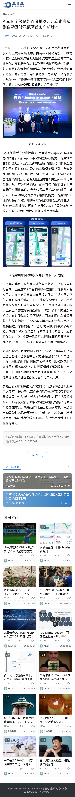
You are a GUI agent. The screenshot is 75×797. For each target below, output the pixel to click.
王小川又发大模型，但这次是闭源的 (55, 762)
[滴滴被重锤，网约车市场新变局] (55, 533)
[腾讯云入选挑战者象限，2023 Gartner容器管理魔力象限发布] (19, 661)
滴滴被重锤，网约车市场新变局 (55, 549)
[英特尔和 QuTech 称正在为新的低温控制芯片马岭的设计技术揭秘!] (55, 661)
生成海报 (13, 466)
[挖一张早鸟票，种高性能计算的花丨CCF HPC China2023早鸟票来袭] (19, 704)
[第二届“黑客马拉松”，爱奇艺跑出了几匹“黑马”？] (55, 576)
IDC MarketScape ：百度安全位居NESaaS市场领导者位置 (54, 634)
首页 (5, 13)
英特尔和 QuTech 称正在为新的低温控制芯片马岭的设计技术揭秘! (55, 677)
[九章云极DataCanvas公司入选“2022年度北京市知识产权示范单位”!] (19, 619)
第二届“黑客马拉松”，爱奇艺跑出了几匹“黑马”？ (54, 592)
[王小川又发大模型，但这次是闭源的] (55, 747)
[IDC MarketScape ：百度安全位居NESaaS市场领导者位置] (55, 619)
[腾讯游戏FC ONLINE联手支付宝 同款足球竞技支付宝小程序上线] (19, 533)
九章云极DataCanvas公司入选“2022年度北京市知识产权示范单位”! (19, 634)
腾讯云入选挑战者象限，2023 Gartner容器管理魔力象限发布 (19, 677)
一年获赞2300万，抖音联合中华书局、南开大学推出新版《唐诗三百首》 (19, 762)
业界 (36, 35)
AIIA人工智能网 (41, 788)
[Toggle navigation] (69, 4)
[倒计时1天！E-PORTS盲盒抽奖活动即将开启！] (55, 704)
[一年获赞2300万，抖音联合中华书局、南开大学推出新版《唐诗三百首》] (19, 747)
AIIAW (6, 35)
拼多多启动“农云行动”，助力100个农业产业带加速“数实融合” (18, 592)
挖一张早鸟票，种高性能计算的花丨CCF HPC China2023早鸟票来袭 (19, 720)
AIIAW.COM (45, 791)
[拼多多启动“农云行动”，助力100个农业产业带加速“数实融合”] (19, 576)
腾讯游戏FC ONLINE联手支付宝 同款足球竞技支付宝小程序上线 (19, 549)
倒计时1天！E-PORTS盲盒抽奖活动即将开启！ (55, 720)
